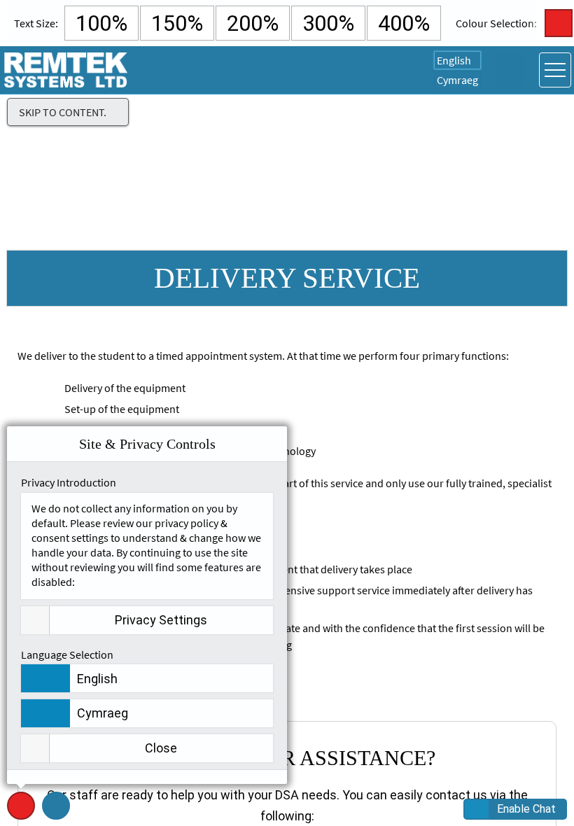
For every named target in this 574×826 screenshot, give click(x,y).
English (454, 60)
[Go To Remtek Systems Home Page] (66, 70)
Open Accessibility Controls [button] (511, 70)
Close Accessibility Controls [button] (559, 23)
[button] (56, 806)
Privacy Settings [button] (161, 619)
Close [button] (161, 748)
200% (253, 23)
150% (177, 23)
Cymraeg (457, 80)
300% (328, 23)
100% (101, 23)
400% (404, 23)
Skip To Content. (62, 112)
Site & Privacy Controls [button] (21, 819)
